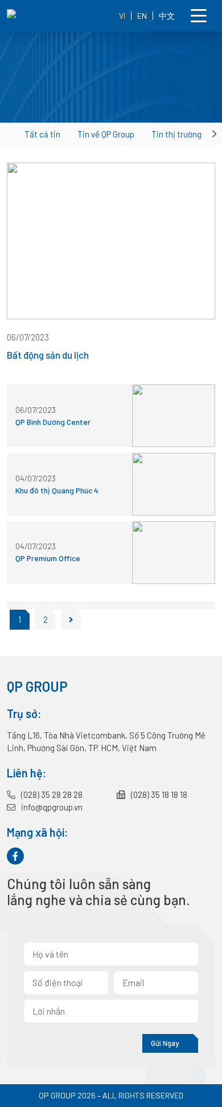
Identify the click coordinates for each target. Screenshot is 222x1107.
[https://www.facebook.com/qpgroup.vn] (15, 856)
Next (215, 134)
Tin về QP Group (105, 134)
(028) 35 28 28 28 (51, 794)
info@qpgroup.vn (51, 807)
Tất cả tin (42, 134)
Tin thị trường (176, 134)
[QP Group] (49, 15)
